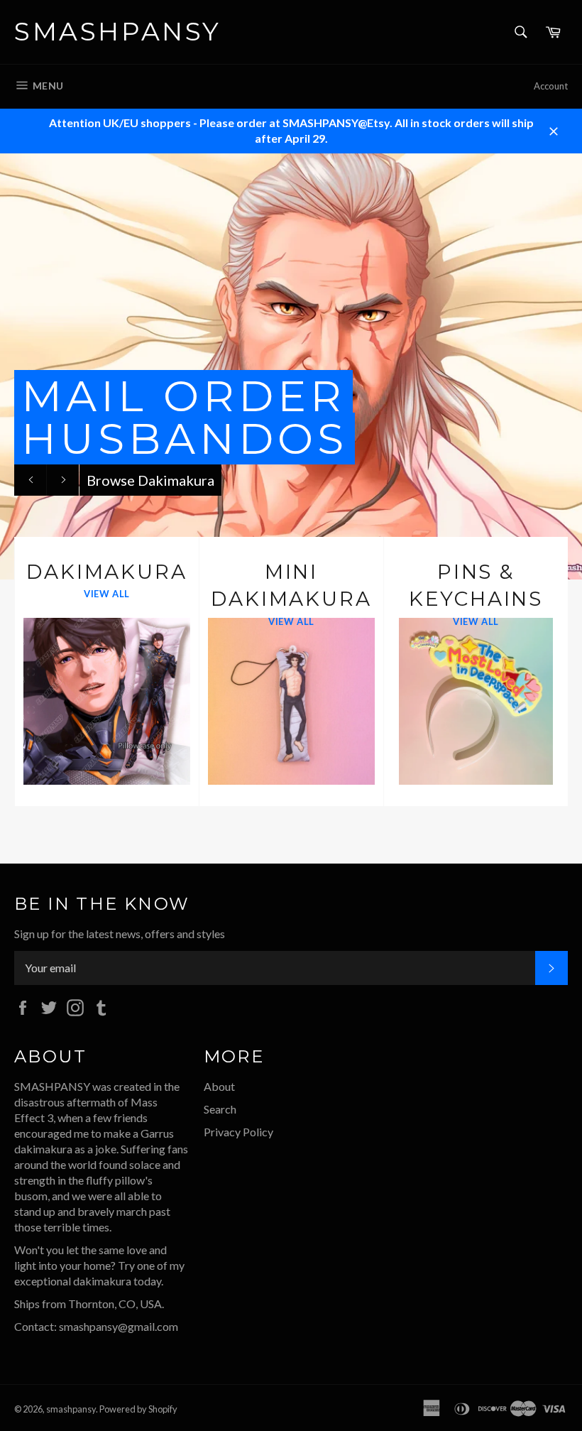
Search (220, 1109)
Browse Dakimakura (150, 480)
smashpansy (117, 31)
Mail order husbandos (184, 417)
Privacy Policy (238, 1131)
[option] (291, 366)
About (219, 1086)
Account (551, 86)
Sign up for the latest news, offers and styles (119, 933)
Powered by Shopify (138, 1409)
